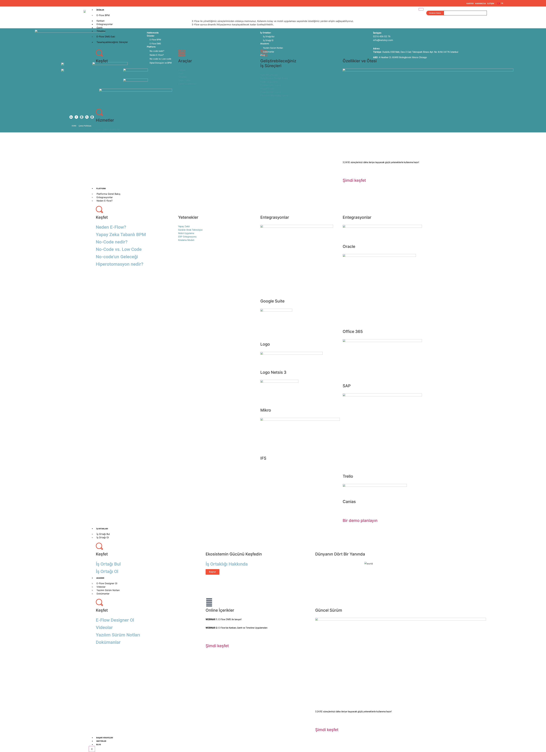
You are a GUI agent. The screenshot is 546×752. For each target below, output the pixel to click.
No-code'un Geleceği (117, 256)
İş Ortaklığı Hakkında (227, 564)
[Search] (484, 13)
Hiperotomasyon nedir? (119, 264)
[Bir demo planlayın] (346, 512)
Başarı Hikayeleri (104, 738)
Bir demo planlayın (360, 520)
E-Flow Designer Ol (115, 620)
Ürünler (100, 10)
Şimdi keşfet (354, 180)
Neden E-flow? (104, 200)
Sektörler (101, 741)
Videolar (104, 627)
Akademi (100, 578)
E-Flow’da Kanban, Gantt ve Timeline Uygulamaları (236, 627)
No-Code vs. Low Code (119, 249)
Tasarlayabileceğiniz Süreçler (112, 42)
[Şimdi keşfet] (346, 172)
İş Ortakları (102, 529)
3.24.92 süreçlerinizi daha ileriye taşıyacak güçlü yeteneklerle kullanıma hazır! (381, 162)
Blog (98, 745)
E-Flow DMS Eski (106, 36)
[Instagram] (81, 117)
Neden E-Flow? (111, 227)
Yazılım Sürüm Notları (118, 635)
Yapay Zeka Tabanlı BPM (121, 234)
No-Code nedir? (112, 242)
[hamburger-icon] (421, 9)
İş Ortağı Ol (103, 537)
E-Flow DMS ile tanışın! (224, 619)
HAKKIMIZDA (480, 4)
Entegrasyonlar (105, 24)
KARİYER (470, 4)
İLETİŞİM (490, 4)
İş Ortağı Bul (108, 564)
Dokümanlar (103, 593)
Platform (101, 189)
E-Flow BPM (103, 15)
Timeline (101, 31)
